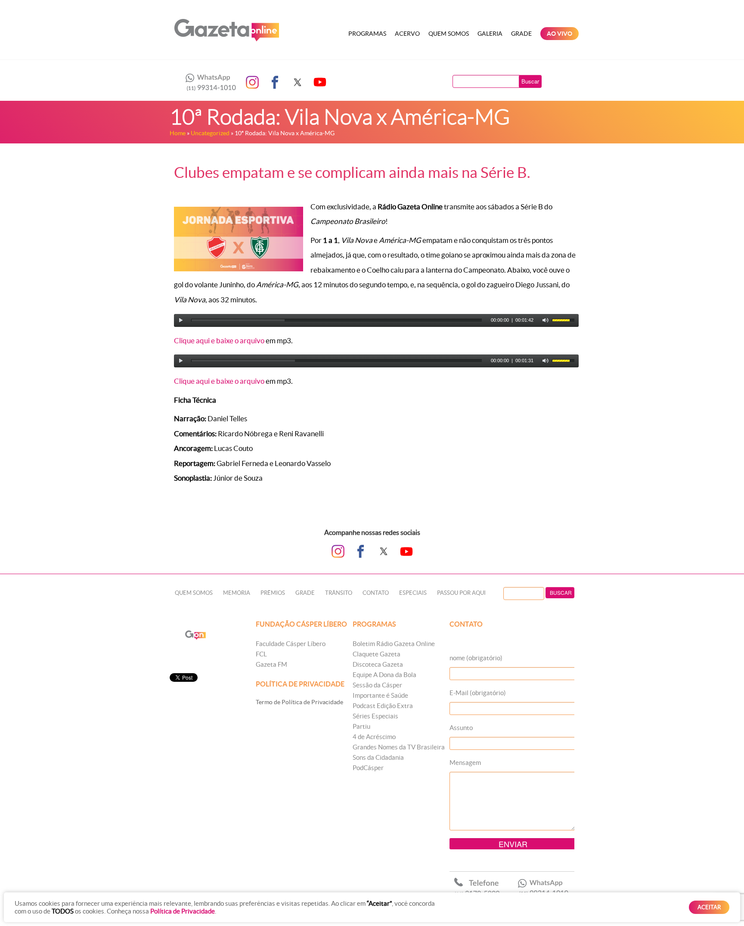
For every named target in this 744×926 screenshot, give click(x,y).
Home (178, 133)
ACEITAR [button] (709, 907)
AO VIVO (559, 33)
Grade (521, 33)
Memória (236, 593)
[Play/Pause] (180, 320)
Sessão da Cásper (377, 685)
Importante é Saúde (380, 695)
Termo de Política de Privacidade (299, 702)
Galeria (489, 33)
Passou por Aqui (461, 593)
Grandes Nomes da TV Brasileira (399, 747)
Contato (376, 593)
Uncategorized (210, 133)
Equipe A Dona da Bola (384, 674)
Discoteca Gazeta (378, 664)
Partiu (361, 726)
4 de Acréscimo (374, 736)
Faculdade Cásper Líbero (291, 643)
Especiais (413, 593)
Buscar (530, 81)
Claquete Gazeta (376, 654)
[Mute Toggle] (545, 320)
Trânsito (338, 593)
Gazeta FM (271, 664)
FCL (261, 654)
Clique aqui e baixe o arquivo (219, 340)
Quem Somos (448, 33)
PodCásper (368, 767)
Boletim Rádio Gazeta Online (394, 643)
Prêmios (272, 593)
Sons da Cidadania (378, 757)
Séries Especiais (375, 716)
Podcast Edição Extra (383, 705)
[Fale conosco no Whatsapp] (208, 82)
